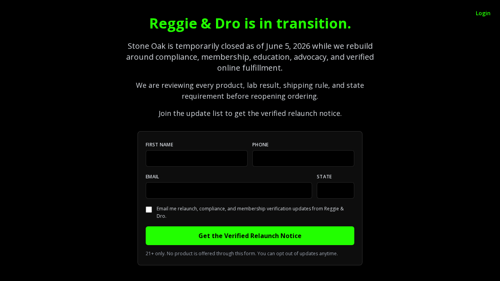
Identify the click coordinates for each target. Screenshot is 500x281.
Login (483, 13)
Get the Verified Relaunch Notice (250, 235)
